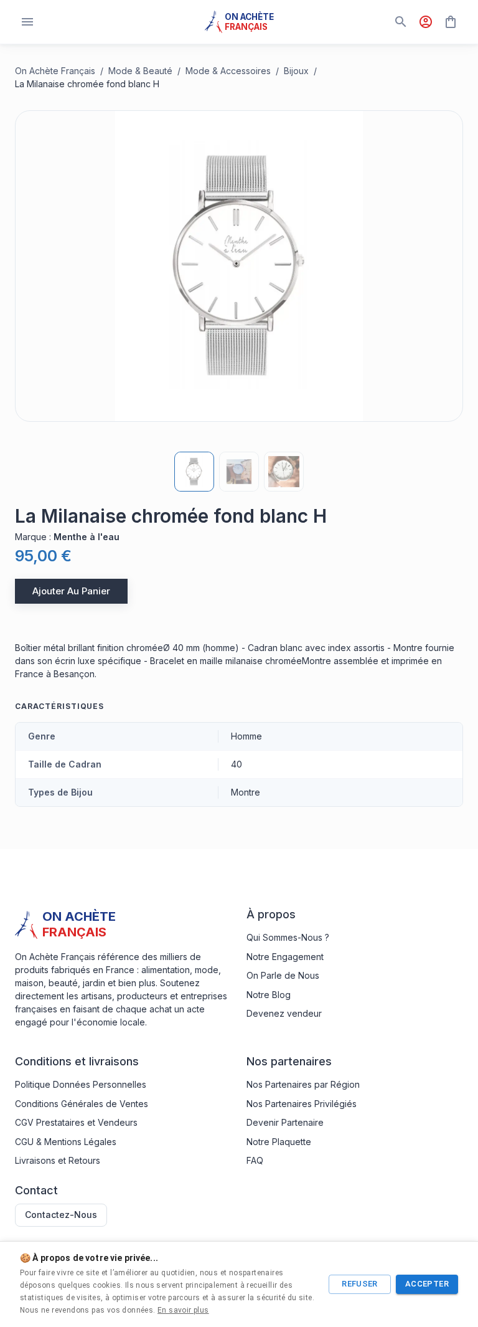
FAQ (254, 1160)
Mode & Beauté (140, 70)
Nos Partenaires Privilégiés (301, 1103)
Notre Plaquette (278, 1141)
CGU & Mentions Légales (65, 1141)
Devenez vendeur (284, 1013)
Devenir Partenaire (285, 1122)
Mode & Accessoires (228, 70)
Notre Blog (268, 994)
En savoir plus (183, 1310)
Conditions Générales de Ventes (81, 1103)
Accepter (427, 1283)
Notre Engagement (285, 956)
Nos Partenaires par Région (303, 1084)
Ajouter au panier (71, 591)
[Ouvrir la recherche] (400, 21)
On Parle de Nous (282, 975)
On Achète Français (55, 70)
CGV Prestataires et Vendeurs (76, 1122)
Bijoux (296, 70)
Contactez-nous (61, 1214)
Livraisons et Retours (57, 1160)
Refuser (360, 1283)
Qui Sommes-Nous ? (287, 937)
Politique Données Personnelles (80, 1084)
